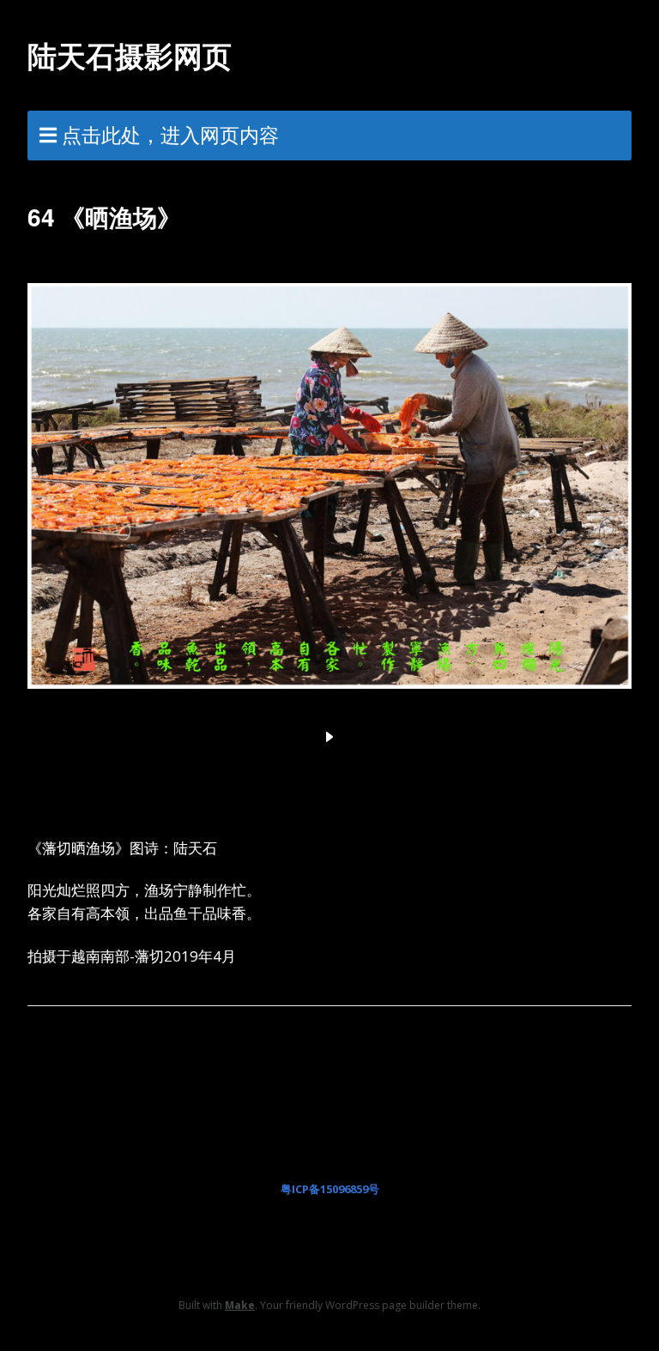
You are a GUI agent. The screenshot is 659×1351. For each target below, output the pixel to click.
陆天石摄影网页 (129, 54)
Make (240, 1305)
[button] (329, 736)
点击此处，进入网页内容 (170, 134)
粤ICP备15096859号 (330, 1189)
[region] (329, 506)
